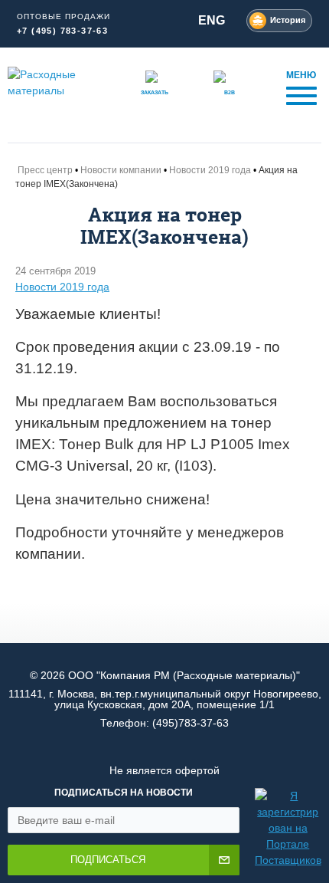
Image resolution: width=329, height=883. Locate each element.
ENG (211, 20)
